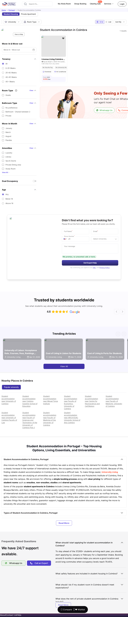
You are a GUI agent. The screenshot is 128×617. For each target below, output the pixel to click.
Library (8, 157)
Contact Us (11, 615)
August (8, 136)
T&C (94, 267)
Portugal (11, 10)
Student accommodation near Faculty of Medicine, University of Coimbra (114, 401)
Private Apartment (28, 14)
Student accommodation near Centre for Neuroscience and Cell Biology (92, 401)
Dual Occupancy (10, 181)
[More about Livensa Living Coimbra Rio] (53, 46)
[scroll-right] (122, 311)
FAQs (18, 615)
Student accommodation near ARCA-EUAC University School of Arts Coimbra (72, 418)
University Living (110, 472)
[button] (65, 239)
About (3, 615)
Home (4, 10)
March (8, 132)
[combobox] (37, 4)
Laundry (9, 153)
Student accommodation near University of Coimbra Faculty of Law (9, 418)
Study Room (11, 169)
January (9, 128)
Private (8, 116)
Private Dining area (13, 165)
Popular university (11, 387)
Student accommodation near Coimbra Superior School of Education (29, 401)
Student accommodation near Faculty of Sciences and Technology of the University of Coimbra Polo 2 (29, 420)
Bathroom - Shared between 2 (18, 112)
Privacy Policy (105, 267)
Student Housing (11, 14)
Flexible (9, 140)
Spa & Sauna (11, 161)
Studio (8, 95)
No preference (11, 108)
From (46, 78)
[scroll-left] (116, 311)
